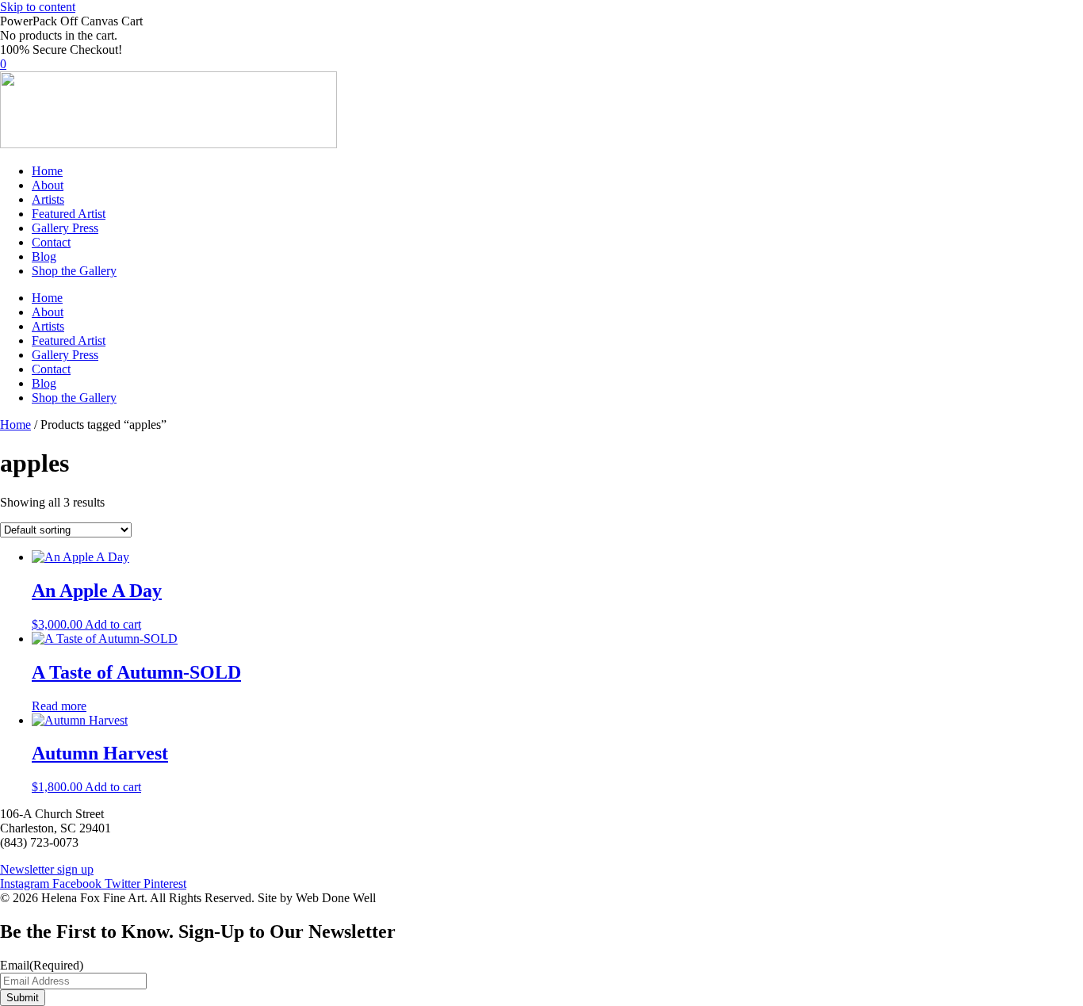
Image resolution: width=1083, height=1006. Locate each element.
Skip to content (37, 6)
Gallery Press (65, 228)
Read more (59, 706)
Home (47, 171)
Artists (48, 199)
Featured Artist (68, 213)
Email (41, 965)
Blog (44, 256)
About (47, 185)
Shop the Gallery (74, 270)
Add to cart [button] (113, 624)
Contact (51, 242)
